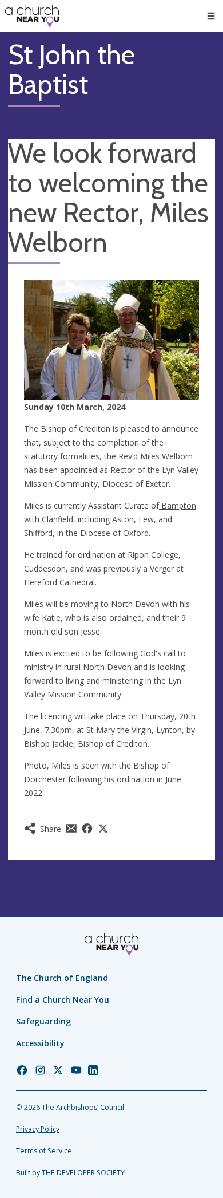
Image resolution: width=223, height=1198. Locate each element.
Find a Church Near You (62, 999)
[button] (211, 16)
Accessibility (40, 1043)
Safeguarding (43, 1021)
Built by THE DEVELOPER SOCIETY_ (72, 1172)
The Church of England (62, 977)
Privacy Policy (37, 1129)
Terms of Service (44, 1151)
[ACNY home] (32, 16)
